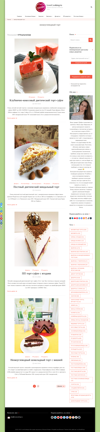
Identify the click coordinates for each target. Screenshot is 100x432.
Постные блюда (78, 16)
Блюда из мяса (77, 241)
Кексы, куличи (77, 309)
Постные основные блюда (80, 379)
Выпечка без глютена (79, 251)
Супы (74, 391)
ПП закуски (76, 342)
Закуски (41, 16)
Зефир (74, 305)
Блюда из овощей (78, 244)
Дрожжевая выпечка (79, 292)
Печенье (75, 356)
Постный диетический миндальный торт (36, 186)
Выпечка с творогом (79, 261)
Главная (19, 16)
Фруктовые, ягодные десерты (81, 396)
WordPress (82, 429)
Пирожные (76, 360)
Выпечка (48, 16)
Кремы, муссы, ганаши (79, 320)
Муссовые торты (78, 327)
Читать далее (11, 118)
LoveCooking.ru (54, 5)
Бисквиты (75, 233)
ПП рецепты (66, 16)
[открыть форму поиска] (91, 7)
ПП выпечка (76, 334)
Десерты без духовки (79, 285)
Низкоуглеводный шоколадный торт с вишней (36, 359)
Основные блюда (30, 16)
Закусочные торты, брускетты (77, 300)
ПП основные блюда (79, 345)
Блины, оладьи (77, 237)
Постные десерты (36, 183)
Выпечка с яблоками (79, 264)
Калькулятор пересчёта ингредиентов (78, 85)
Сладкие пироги (77, 388)
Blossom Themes (63, 429)
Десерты (57, 16)
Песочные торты (78, 353)
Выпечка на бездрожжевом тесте (80, 256)
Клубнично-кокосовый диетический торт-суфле (36, 100)
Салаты (75, 384)
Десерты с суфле (78, 288)
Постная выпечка (78, 364)
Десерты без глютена (79, 281)
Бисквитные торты (78, 230)
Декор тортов (77, 274)
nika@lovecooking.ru (16, 417)
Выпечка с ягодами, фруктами (77, 269)
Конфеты (75, 312)
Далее (59, 386)
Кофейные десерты (78, 316)
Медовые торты (77, 323)
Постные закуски (78, 375)
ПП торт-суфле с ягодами (36, 273)
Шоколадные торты (79, 401)
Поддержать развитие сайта (81, 77)
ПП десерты (32, 97)
